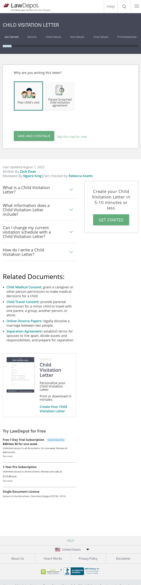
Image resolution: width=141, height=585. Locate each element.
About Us (17, 558)
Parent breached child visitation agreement (60, 102)
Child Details (53, 37)
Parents (32, 37)
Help (111, 6)
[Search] (124, 6)
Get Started (12, 37)
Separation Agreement (24, 331)
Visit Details (77, 37)
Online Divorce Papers (23, 321)
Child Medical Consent (23, 287)
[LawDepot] (21, 5)
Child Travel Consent (22, 302)
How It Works (53, 558)
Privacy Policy (88, 558)
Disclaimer (123, 558)
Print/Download (126, 37)
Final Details (101, 37)
